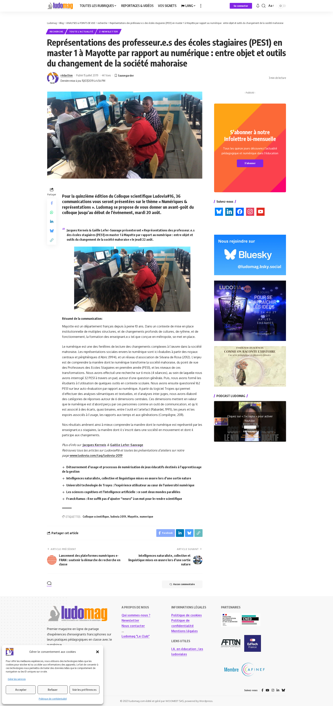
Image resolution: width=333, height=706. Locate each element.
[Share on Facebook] (51, 203)
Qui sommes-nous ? (136, 615)
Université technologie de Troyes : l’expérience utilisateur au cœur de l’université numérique (130, 485)
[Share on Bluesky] (51, 230)
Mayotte (133, 516)
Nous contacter (133, 626)
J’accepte (250, 427)
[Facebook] (262, 690)
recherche (56, 31)
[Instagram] (273, 690)
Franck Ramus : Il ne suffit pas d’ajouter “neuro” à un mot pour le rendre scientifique (124, 499)
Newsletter (130, 620)
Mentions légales (184, 631)
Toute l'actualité (81, 31)
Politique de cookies (186, 615)
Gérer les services (17, 679)
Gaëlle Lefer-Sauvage (126, 445)
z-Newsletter (108, 31)
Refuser (52, 689)
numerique (146, 516)
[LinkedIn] (278, 690)
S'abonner (250, 163)
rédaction (67, 75)
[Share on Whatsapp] (51, 212)
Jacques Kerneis (94, 445)
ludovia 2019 (118, 516)
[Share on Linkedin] (51, 221)
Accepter (20, 689)
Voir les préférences (84, 689)
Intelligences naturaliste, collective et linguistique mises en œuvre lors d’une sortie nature (128, 478)
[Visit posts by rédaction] (53, 78)
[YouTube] (267, 690)
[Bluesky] (283, 690)
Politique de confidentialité (53, 698)
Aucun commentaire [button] (184, 584)
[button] (97, 652)
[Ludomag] (60, 6)
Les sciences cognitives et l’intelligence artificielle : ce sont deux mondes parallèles (123, 492)
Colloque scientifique (96, 516)
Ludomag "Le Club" (136, 636)
